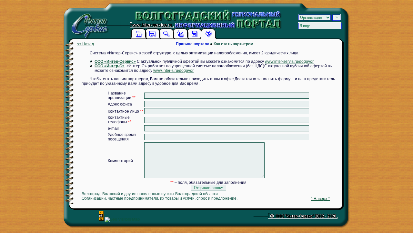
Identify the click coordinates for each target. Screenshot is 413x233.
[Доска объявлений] (152, 38)
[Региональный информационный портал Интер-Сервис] (88, 22)
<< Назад (85, 44)
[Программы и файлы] (194, 38)
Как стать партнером (233, 44)
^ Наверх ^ (320, 198)
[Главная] (138, 38)
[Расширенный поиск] (166, 38)
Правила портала (192, 44)
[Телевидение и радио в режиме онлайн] (180, 38)
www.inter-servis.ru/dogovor (289, 61)
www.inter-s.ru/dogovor (173, 70)
